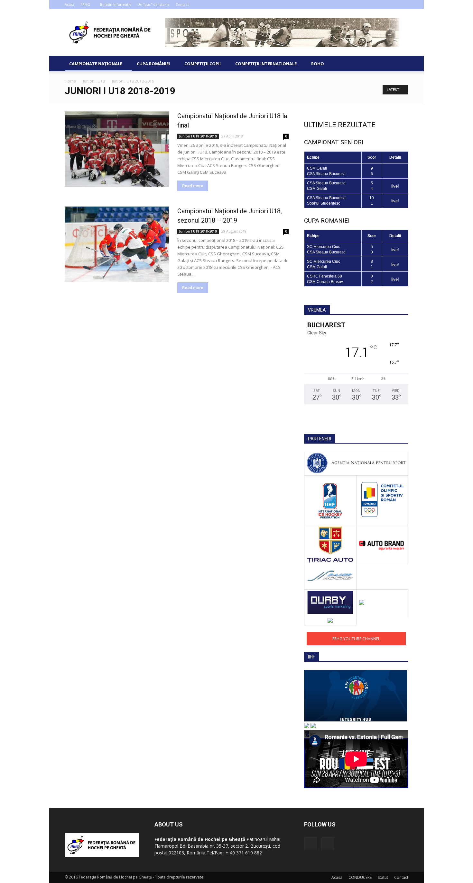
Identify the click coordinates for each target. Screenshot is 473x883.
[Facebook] (393, 4)
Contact (182, 4)
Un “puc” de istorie (153, 4)
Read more (192, 185)
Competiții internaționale (266, 63)
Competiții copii (202, 63)
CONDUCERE (360, 877)
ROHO (317, 63)
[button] (400, 63)
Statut (383, 877)
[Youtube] (403, 4)
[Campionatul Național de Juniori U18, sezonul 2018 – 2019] (117, 244)
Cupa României (153, 63)
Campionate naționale (95, 63)
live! (395, 186)
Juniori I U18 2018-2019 (198, 136)
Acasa (69, 4)
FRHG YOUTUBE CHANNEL (356, 638)
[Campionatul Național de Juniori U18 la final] (117, 149)
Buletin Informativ (115, 4)
